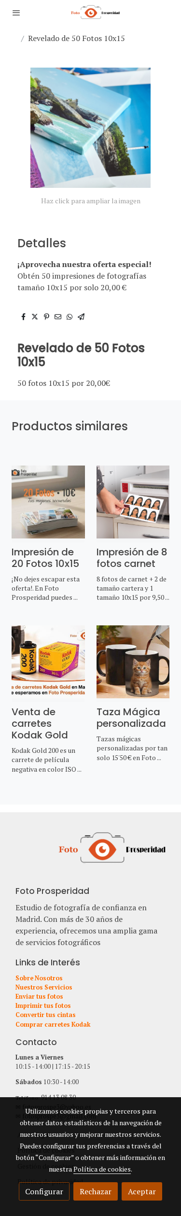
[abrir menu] (16, 12)
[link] (91, 12)
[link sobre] (90, 854)
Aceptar (142, 1191)
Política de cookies (102, 1169)
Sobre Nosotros (39, 978)
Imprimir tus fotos (43, 1006)
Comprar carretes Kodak (53, 1024)
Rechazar (95, 1191)
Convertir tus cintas (45, 1015)
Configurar (44, 1191)
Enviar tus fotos (39, 996)
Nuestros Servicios (43, 987)
